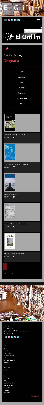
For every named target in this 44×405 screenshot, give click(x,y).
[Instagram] (9, 20)
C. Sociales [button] (21, 93)
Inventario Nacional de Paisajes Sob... (16, 224)
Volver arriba (35, 396)
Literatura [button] (21, 77)
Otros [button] (21, 104)
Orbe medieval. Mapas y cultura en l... (16, 164)
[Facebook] (5, 20)
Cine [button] (21, 72)
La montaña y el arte (11, 194)
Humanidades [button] (21, 98)
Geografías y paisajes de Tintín (14, 135)
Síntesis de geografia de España (14, 254)
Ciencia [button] (21, 88)
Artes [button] (21, 82)
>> (16, 273)
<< (5, 273)
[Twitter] (12, 20)
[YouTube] (15, 20)
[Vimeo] (18, 20)
